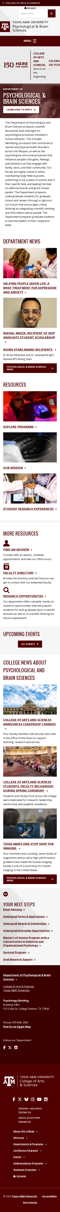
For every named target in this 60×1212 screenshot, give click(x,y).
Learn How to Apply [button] (19, 109)
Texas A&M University (16, 990)
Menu (27, 41)
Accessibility (49, 1196)
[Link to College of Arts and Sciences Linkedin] (46, 1099)
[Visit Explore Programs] (30, 406)
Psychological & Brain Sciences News (26, 368)
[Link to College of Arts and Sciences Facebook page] (14, 1099)
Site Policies (30, 1202)
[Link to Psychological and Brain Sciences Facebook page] (4, 1048)
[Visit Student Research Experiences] (30, 488)
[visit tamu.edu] (10, 1081)
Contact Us (24, 1112)
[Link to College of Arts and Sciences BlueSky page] (26, 1099)
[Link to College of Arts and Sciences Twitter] (20, 1099)
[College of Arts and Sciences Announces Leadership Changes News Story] (30, 699)
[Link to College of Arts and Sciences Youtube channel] (39, 1099)
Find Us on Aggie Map (17, 1026)
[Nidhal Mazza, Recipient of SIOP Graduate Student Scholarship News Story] (30, 312)
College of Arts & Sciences (18, 986)
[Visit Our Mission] (30, 447)
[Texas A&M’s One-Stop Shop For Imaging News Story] (30, 823)
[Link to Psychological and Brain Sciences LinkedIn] (15, 1048)
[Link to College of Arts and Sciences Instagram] (32, 1099)
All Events (28, 644)
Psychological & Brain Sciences (30, 28)
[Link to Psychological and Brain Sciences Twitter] (10, 1048)
